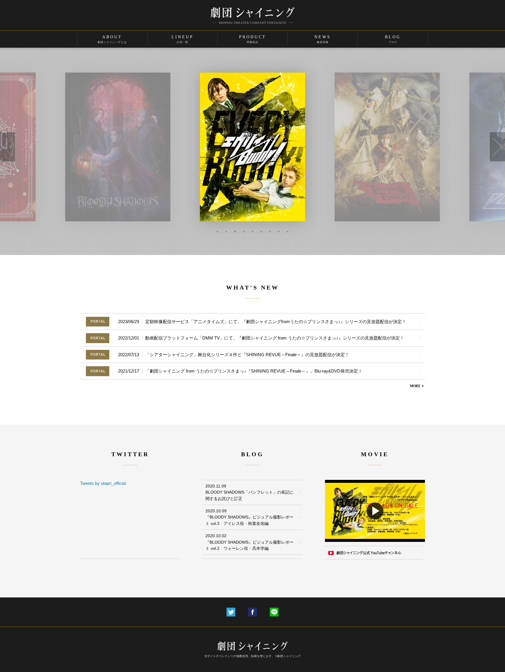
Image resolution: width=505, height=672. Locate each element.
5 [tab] (252, 232)
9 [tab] (287, 232)
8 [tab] (279, 232)
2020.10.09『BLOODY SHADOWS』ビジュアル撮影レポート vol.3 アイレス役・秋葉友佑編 (249, 517)
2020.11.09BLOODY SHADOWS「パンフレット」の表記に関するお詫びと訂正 (249, 492)
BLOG (393, 39)
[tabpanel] (137, 147)
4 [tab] (244, 232)
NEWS (322, 39)
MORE (417, 386)
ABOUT (112, 39)
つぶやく (230, 612)
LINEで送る (274, 612)
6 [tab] (261, 232)
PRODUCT (252, 39)
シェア (252, 612)
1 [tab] (217, 232)
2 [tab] (226, 232)
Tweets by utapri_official (103, 483)
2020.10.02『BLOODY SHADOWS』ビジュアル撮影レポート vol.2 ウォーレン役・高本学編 (249, 542)
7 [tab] (270, 232)
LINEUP (182, 39)
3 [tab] (235, 232)
